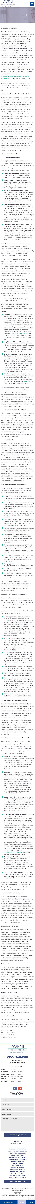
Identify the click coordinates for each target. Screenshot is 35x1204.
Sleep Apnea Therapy (18, 1175)
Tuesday (4, 1072)
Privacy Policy (17, 1191)
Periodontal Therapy (17, 1158)
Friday (3, 1079)
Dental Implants (17, 1168)
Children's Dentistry (17, 1154)
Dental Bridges (17, 1164)
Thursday (5, 1076)
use (14, 806)
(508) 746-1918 (17, 1057)
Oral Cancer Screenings (17, 1152)
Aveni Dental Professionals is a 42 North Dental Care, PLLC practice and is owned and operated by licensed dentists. (17, 1196)
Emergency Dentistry (17, 1177)
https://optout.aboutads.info (13, 852)
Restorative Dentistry (17, 1160)
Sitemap (23, 1188)
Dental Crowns (17, 1162)
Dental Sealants (17, 1156)
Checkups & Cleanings (17, 1150)
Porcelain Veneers (17, 1172)
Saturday (5, 1081)
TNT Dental (20, 1190)
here (25, 381)
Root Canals (17, 1166)
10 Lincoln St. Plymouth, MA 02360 (17, 1062)
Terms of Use (17, 1193)
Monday (4, 1069)
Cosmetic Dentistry (17, 1170)
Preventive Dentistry (17, 1148)
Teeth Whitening (17, 1174)
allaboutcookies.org (18, 333)
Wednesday (5, 1074)
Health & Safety (16, 1181)
